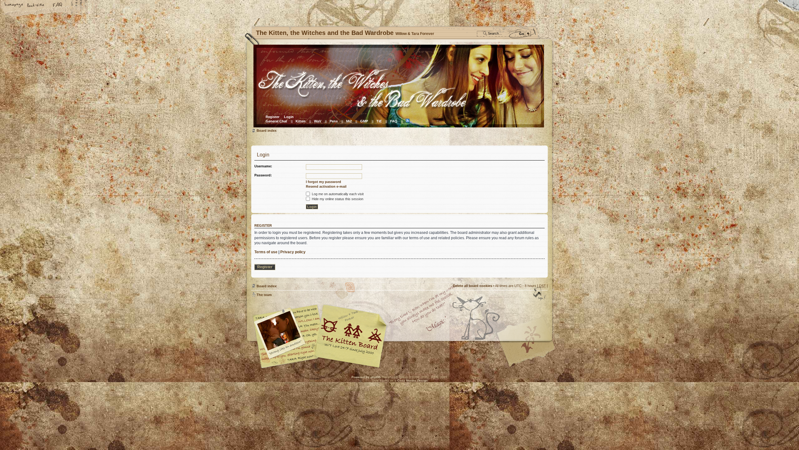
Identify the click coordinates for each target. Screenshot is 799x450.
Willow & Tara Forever (351, 334)
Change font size (36, 5)
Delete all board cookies (472, 286)
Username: (263, 166)
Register (272, 117)
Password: (263, 175)
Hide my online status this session (337, 199)
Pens (334, 121)
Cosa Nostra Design (412, 380)
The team (264, 295)
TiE (379, 121)
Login (289, 117)
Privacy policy (293, 252)
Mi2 (349, 121)
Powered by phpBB (365, 377)
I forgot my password (323, 182)
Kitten (301, 121)
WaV (317, 121)
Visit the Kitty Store (529, 350)
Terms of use (265, 252)
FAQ (58, 5)
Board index (398, 86)
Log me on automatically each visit (337, 194)
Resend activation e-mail (326, 186)
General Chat (276, 121)
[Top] (540, 294)
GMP (364, 121)
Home (14, 5)
